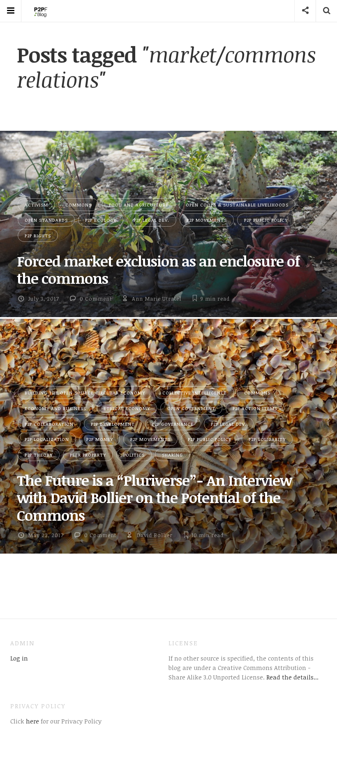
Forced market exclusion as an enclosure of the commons (158, 269)
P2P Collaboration (49, 424)
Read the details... (292, 677)
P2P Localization (47, 439)
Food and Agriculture (138, 205)
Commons (78, 205)
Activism (36, 205)
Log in (19, 658)
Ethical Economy (127, 408)
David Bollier (154, 535)
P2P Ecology (100, 220)
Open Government (191, 408)
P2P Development (113, 424)
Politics (134, 455)
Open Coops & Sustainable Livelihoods (237, 205)
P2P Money (99, 439)
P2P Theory (39, 455)
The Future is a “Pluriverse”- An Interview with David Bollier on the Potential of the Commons (154, 497)
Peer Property (88, 455)
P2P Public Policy (266, 220)
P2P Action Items (255, 408)
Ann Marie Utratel (156, 298)
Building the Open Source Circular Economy (85, 392)
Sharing (172, 455)
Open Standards (46, 220)
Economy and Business (55, 408)
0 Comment (96, 298)
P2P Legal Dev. (151, 220)
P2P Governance (173, 424)
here (31, 721)
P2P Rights (38, 235)
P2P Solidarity (267, 439)
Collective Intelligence (194, 392)
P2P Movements (207, 220)
